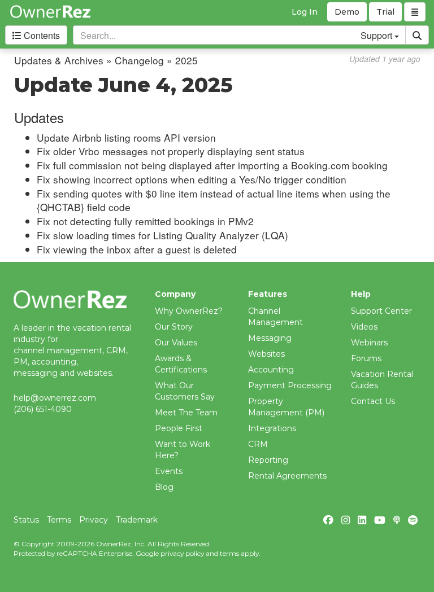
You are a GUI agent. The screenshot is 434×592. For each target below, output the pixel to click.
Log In (305, 12)
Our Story (174, 327)
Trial (385, 12)
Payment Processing (290, 385)
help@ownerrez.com (55, 398)
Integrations (272, 428)
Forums (366, 358)
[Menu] (415, 11)
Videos (364, 327)
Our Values (176, 342)
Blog (164, 487)
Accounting (271, 370)
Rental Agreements (287, 476)
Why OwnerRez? (189, 311)
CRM (258, 444)
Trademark (137, 520)
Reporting (268, 460)
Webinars (369, 342)
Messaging (270, 338)
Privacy (93, 520)
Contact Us (373, 401)
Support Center (381, 311)
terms (229, 553)
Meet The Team (186, 412)
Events (169, 471)
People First (178, 428)
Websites (266, 354)
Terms (59, 520)
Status (26, 520)
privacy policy (182, 553)
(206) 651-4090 (43, 409)
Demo (347, 12)
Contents (40, 35)
